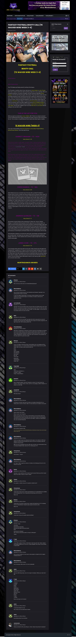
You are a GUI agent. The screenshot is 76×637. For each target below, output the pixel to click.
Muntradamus (17, 288)
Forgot (62, 57)
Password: (54, 64)
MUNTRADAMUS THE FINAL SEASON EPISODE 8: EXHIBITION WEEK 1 (36, 18)
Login (53, 57)
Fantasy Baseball (49, 15)
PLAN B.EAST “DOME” (20, 146)
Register (57, 57)
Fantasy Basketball (39, 15)
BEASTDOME (9, 15)
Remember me (56, 67)
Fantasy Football (30, 15)
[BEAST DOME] (13, 7)
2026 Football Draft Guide (20, 15)
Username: (55, 62)
